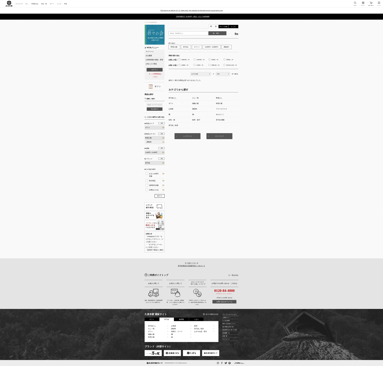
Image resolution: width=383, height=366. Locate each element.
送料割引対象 (156, 185)
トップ (146, 22)
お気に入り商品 (151, 64)
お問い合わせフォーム (224, 302)
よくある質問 (226, 320)
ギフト (52, 4)
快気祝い (214, 59)
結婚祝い (185, 65)
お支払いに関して (175, 283)
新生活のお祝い (231, 65)
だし (26, 4)
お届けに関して (153, 283)
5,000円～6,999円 (212, 47)
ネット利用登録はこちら (155, 75)
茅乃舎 (186, 47)
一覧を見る (234, 275)
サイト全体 (223, 26)
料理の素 (148, 138)
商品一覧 (44, 4)
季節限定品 (34, 4)
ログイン (154, 70)
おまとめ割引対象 (156, 175)
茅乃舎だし (152, 326)
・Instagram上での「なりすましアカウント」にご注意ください (154, 239)
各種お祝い (215, 65)
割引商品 (156, 181)
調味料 (149, 142)
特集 (65, 4)
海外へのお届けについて (229, 323)
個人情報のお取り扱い (228, 326)
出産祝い (199, 65)
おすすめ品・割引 (200, 331)
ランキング (18, 4)
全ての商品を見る (212, 314)
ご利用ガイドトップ (158, 275)
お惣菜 (173, 326)
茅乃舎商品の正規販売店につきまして (191, 266)
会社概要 (224, 333)
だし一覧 (151, 329)
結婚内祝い (186, 59)
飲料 (195, 326)
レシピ (59, 4)
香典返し (229, 59)
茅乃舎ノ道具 (199, 329)
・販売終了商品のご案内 (154, 250)
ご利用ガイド (226, 317)
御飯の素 (151, 334)
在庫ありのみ (156, 190)
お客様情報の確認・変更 (154, 60)
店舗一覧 (224, 336)
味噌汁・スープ (176, 331)
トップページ (187, 136)
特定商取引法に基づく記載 (229, 330)
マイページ (150, 51)
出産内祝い (200, 59)
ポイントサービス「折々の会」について (197, 283)
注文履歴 (149, 55)
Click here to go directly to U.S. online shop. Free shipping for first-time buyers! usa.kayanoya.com (191, 10)
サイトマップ (219, 136)
